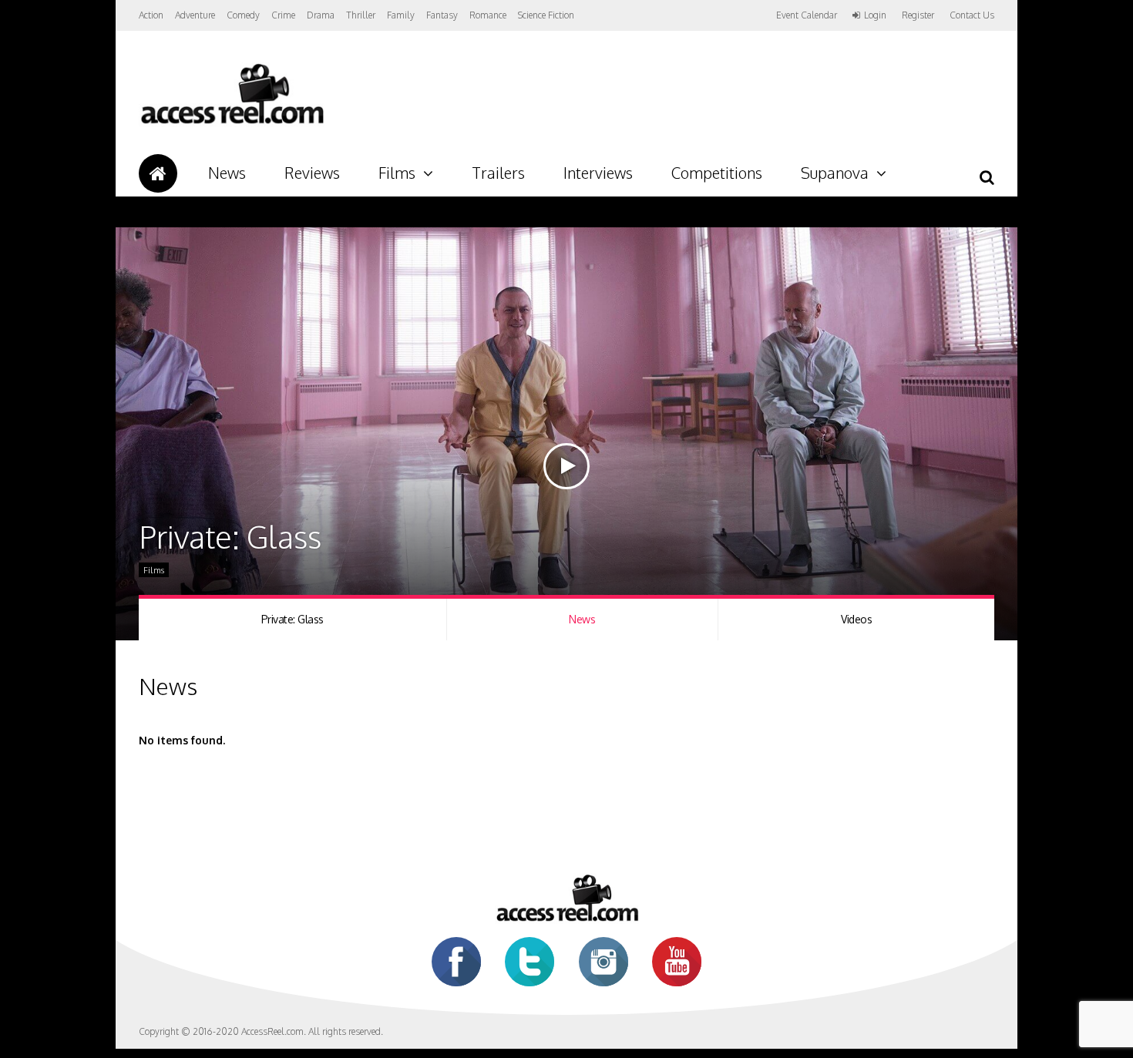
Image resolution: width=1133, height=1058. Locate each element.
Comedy (243, 15)
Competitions (716, 173)
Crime (283, 15)
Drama (321, 15)
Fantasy (442, 15)
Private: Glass (292, 619)
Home (158, 173)
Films (396, 173)
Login (875, 15)
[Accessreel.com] (231, 123)
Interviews (598, 173)
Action (151, 15)
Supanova (835, 173)
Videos (856, 619)
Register (918, 15)
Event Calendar (806, 15)
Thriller (360, 15)
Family (401, 15)
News (227, 173)
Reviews (312, 173)
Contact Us (972, 15)
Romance (487, 15)
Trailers (498, 173)
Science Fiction (546, 15)
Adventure (195, 15)
